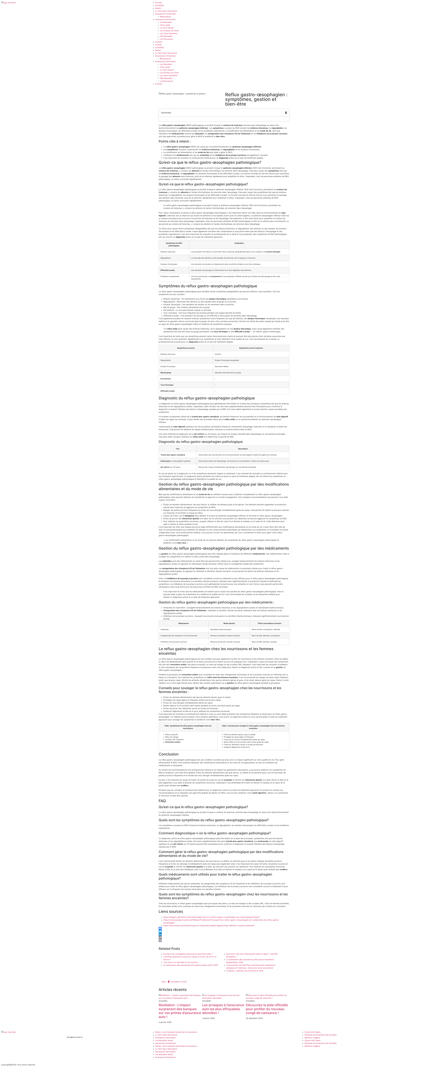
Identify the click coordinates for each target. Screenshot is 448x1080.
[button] (286, 113)
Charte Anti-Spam (312, 1032)
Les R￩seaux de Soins (169, 30)
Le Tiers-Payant (167, 28)
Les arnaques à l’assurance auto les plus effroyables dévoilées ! (223, 1009)
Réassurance (165, 16)
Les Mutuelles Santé (164, 1040)
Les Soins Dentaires (168, 33)
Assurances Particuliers (165, 19)
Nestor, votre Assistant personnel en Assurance (176, 1032)
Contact (158, 42)
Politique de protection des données (320, 1035)
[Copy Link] (224, 937)
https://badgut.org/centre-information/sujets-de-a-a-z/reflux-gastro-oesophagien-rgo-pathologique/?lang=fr (211, 917)
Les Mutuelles (166, 22)
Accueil (158, 2)
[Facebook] (224, 928)
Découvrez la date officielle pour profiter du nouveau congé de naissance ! (267, 1009)
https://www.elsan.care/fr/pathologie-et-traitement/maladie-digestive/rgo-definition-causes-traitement (208, 925)
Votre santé (165, 25)
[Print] (224, 940)
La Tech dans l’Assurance (166, 11)
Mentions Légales (312, 1037)
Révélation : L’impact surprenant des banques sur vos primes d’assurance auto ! (180, 1011)
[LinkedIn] (224, 934)
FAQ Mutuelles (166, 36)
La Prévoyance (166, 39)
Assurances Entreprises (165, 14)
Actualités (159, 5)
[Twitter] (224, 931)
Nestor (158, 8)
